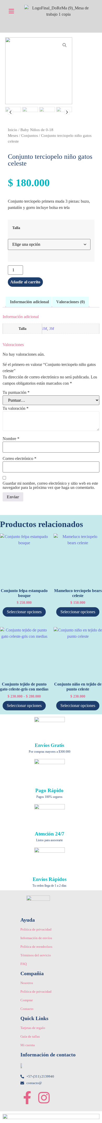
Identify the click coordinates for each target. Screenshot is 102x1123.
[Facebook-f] (27, 1097)
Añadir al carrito (25, 282)
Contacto (26, 1009)
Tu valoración (16, 408)
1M (44, 328)
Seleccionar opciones (24, 612)
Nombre (11, 439)
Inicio (12, 130)
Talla (16, 228)
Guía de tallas (30, 1036)
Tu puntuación (16, 392)
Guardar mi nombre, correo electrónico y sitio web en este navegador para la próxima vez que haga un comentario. (50, 485)
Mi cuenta (27, 1045)
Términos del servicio (35, 955)
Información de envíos (36, 938)
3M (51, 328)
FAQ (23, 964)
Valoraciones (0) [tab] (70, 302)
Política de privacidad (36, 929)
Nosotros (26, 983)
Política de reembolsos (36, 947)
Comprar (26, 1000)
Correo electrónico (19, 459)
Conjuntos (29, 135)
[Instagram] (44, 1097)
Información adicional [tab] (29, 302)
